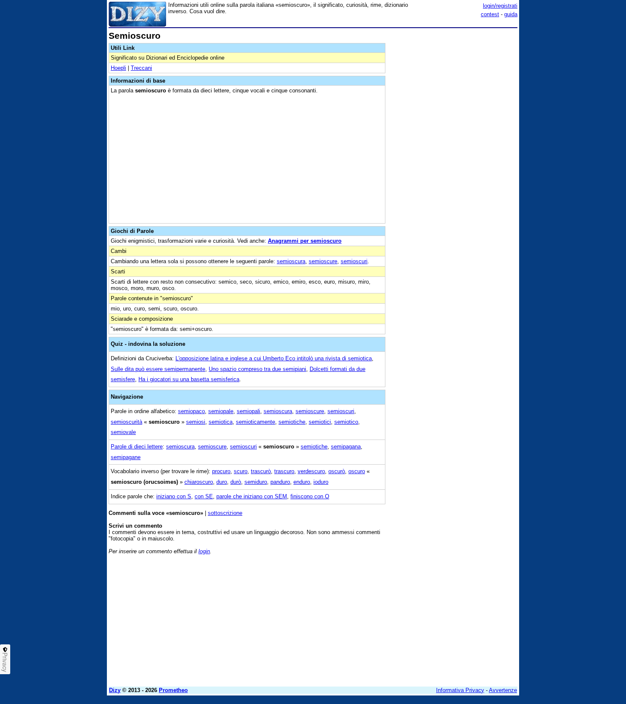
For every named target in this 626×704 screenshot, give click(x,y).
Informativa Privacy (460, 690)
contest (490, 14)
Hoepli (118, 68)
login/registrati (500, 6)
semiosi (195, 422)
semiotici (320, 422)
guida (510, 14)
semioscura (291, 261)
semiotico (346, 422)
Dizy (115, 690)
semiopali (248, 411)
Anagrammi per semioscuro (305, 241)
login (204, 551)
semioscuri (354, 261)
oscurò (336, 471)
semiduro (255, 482)
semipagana (346, 446)
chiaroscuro (198, 482)
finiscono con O (309, 496)
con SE (204, 496)
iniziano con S (173, 496)
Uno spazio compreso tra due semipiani (257, 369)
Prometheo (173, 690)
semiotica (221, 422)
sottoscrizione (225, 513)
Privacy (5, 662)
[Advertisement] (453, 159)
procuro (221, 471)
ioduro (320, 482)
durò (235, 482)
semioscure (323, 261)
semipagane (126, 457)
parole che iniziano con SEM (251, 496)
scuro (240, 471)
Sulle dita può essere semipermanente (158, 369)
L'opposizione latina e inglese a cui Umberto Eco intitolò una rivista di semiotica (273, 358)
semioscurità (126, 422)
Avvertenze (503, 690)
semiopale (220, 411)
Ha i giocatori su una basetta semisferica (188, 379)
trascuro (284, 471)
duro (221, 482)
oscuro (356, 471)
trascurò (261, 471)
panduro (280, 482)
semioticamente (255, 422)
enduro (301, 482)
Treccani (141, 68)
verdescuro (311, 471)
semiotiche (292, 422)
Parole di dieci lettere (137, 446)
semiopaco (191, 411)
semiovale (123, 432)
